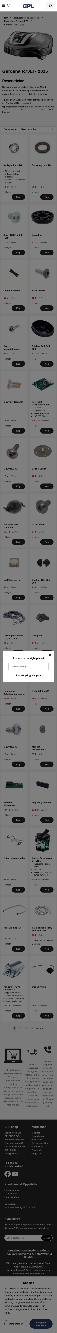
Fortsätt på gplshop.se (28, 675)
